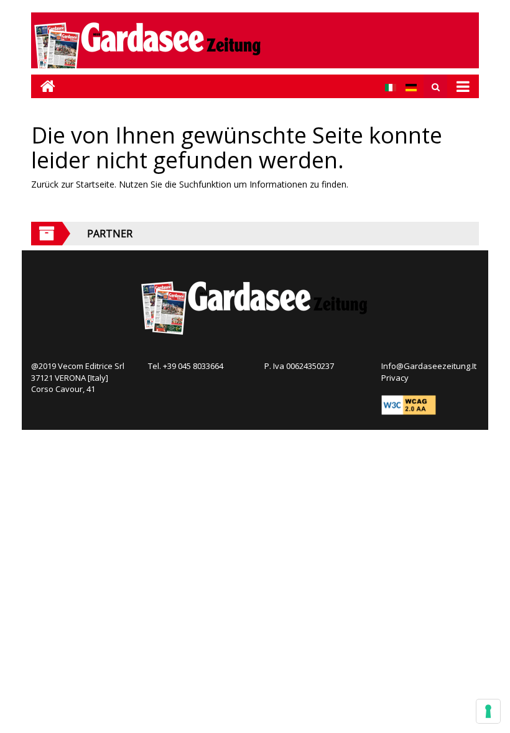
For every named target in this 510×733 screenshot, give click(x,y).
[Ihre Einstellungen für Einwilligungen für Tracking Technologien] (488, 711)
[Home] (43, 86)
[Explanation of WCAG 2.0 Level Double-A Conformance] (408, 403)
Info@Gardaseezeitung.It (428, 365)
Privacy (395, 377)
